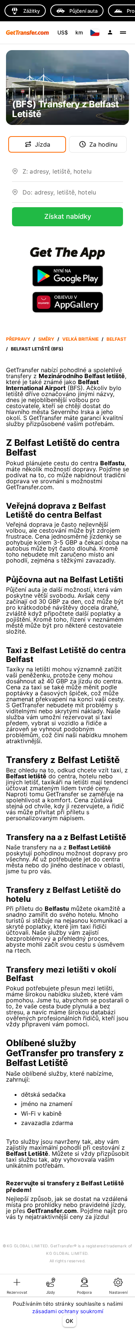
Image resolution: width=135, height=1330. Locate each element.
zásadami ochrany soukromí (67, 1311)
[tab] (17, 1285)
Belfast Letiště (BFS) (37, 349)
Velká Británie (80, 339)
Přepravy (18, 339)
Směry (46, 339)
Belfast (116, 339)
